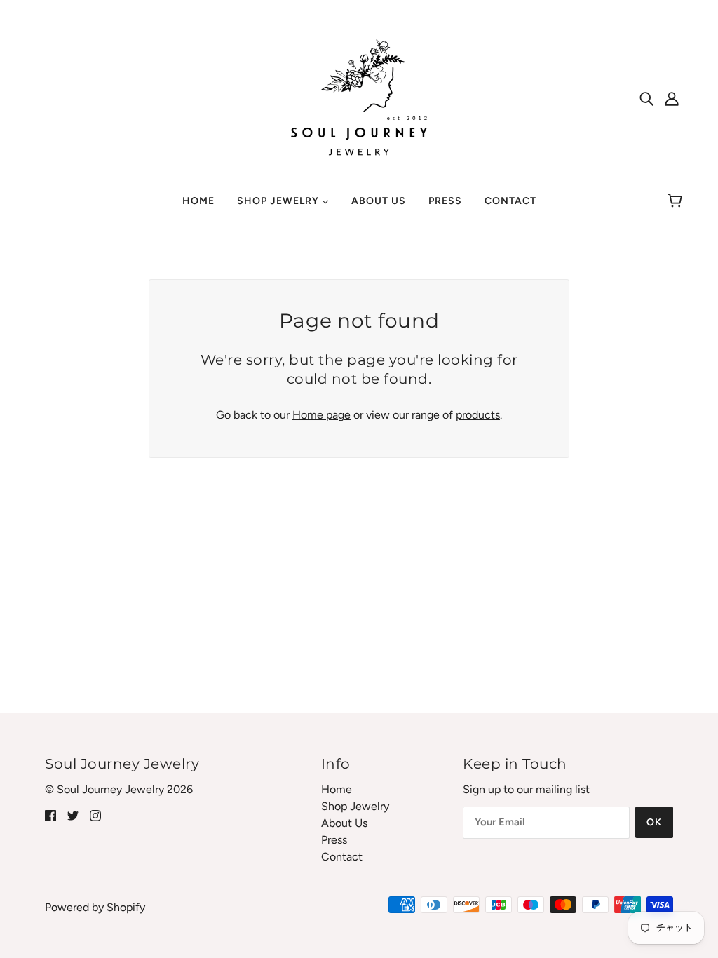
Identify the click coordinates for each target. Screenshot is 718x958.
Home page (321, 414)
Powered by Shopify (95, 907)
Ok (654, 822)
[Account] (671, 98)
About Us (344, 823)
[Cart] (677, 201)
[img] (646, 98)
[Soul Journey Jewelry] (359, 97)
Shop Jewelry (355, 806)
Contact (342, 856)
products (478, 414)
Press (334, 839)
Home (336, 789)
